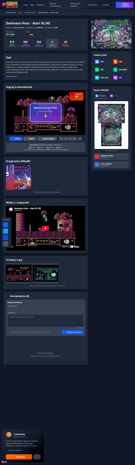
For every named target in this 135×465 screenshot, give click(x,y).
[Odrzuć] (37, 456)
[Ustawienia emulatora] (80, 138)
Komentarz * (12, 313)
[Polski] (3, 462)
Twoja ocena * (13, 306)
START (17, 139)
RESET (31, 139)
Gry (20, 13)
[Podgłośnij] (70, 138)
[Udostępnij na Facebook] (5, 224)
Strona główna (10, 13)
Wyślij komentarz (74, 332)
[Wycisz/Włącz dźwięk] (74, 138)
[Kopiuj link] (5, 243)
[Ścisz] (61, 138)
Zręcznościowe (30, 13)
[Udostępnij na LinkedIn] (5, 237)
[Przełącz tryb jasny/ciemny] (113, 5)
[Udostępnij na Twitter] (5, 231)
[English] (5, 462)
